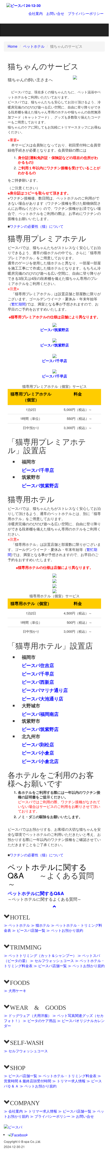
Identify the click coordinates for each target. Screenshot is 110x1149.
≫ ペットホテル (17, 925)
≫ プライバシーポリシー (50, 1116)
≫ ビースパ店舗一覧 (28, 930)
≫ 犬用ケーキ (15, 990)
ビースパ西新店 (38, 682)
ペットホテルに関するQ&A (47, 871)
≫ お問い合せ (82, 1116)
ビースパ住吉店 (38, 665)
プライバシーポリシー (86, 13)
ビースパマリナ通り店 (45, 690)
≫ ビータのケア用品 (39, 1020)
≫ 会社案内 (13, 1111)
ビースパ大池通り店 (42, 698)
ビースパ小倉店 (38, 752)
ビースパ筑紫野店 (54, 329)
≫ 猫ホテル (40, 925)
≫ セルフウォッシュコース (52, 960)
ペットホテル (34, 46)
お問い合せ (55, 13)
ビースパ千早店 (54, 360)
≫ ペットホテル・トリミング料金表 (67, 1075)
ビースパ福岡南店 (40, 714)
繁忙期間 (18, 303)
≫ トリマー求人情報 (68, 1080)
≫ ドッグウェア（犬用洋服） (27, 1015)
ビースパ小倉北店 (40, 761)
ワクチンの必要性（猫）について (36, 226)
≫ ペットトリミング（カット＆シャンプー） (40, 955)
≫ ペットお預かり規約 (64, 930)
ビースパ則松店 (38, 744)
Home (12, 46)
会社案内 (35, 13)
